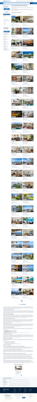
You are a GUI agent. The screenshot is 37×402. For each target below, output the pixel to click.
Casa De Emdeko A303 (14, 59)
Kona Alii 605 (13, 296)
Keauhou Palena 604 (25, 201)
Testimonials (25, 390)
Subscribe (24, 397)
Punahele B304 (13, 284)
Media (19, 391)
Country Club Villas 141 (14, 154)
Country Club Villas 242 (25, 142)
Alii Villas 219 (13, 83)
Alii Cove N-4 (24, 130)
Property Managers (15, 390)
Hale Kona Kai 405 (25, 71)
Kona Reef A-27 (13, 130)
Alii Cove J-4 (13, 47)
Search (6, 31)
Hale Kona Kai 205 (25, 237)
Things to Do (15, 391)
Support (30, 391)
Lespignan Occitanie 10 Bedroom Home (18, 385)
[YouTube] (3, 390)
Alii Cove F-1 (13, 71)
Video (19, 390)
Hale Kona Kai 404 (25, 213)
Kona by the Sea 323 (25, 225)
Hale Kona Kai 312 (14, 225)
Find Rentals (12, 6)
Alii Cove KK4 (24, 47)
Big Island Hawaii (21, 6)
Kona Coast (24, 6)
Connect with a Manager (6, 9)
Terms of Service (30, 390)
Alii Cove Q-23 (24, 154)
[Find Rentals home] (7, 1)
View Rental (20, 26)
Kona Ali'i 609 (13, 213)
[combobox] (16, 3)
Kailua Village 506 (25, 83)
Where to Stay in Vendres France (11, 385)
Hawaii (18, 6)
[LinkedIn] (4, 390)
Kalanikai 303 (13, 142)
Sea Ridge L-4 (13, 201)
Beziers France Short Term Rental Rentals (25, 385)
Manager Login (25, 391)
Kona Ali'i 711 (24, 296)
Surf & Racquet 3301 (14, 237)
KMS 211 (24, 284)
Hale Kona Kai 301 (25, 59)
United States (15, 6)
